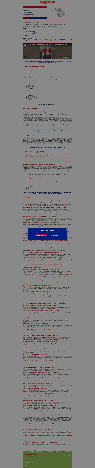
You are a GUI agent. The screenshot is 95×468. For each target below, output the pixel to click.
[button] (47, 238)
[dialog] (47, 234)
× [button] (66, 229)
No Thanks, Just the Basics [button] (54, 235)
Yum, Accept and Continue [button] (41, 235)
